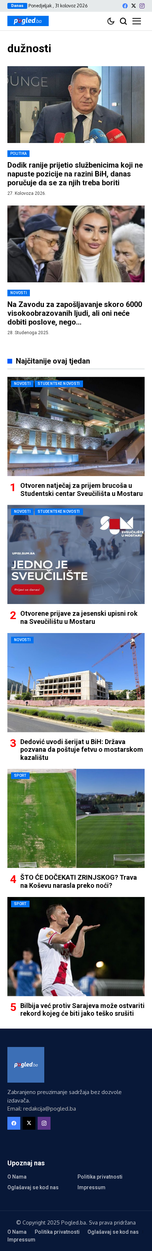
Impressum (91, 1187)
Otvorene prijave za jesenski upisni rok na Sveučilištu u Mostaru (79, 617)
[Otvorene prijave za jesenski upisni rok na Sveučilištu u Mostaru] (76, 554)
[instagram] (142, 5)
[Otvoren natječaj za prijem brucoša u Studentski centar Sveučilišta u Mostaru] (76, 426)
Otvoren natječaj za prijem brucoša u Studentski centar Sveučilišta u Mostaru (81, 489)
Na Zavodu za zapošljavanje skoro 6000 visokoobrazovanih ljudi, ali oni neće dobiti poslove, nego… (74, 313)
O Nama (17, 1177)
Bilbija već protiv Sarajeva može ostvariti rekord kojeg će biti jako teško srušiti (82, 1010)
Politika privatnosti (99, 1177)
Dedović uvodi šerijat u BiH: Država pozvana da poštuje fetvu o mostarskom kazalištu (81, 749)
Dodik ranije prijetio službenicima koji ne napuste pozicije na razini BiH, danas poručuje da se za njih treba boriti (75, 174)
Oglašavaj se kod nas (33, 1187)
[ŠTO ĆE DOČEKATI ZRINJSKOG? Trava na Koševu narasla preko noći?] (76, 818)
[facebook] (125, 5)
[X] (133, 6)
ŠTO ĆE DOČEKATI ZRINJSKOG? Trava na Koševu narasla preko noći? (78, 881)
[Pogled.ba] (28, 21)
